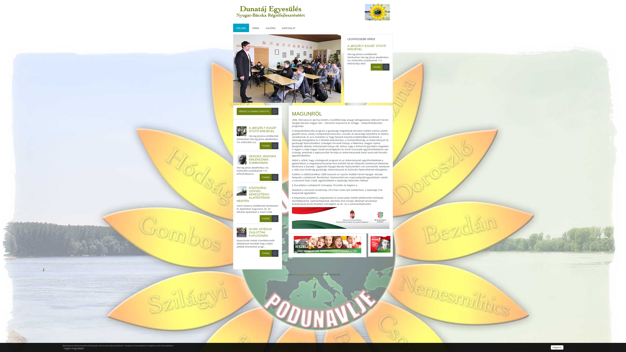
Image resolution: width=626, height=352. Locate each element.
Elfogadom (557, 347)
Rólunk (241, 28)
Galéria (271, 28)
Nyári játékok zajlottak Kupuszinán (260, 232)
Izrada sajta (313, 279)
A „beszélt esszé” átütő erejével (263, 129)
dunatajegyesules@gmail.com (306, 274)
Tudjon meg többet (73, 348)
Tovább (376, 67)
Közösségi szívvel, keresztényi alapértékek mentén (253, 194)
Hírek (255, 28)
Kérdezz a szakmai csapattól (254, 111)
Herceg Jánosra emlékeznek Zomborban (262, 159)
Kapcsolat (288, 28)
